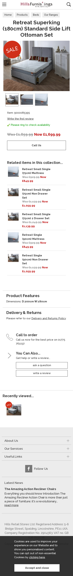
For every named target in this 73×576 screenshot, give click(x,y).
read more (11, 505)
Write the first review (20, 118)
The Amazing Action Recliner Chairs (30, 489)
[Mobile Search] (68, 4)
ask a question (42, 365)
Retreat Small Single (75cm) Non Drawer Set (36, 193)
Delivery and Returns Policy (48, 318)
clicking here (37, 557)
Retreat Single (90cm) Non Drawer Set (35, 259)
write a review (42, 373)
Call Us (36, 145)
